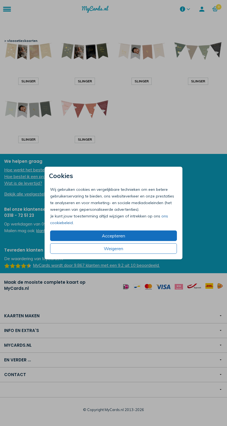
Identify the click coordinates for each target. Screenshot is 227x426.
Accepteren (113, 236)
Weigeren (113, 248)
